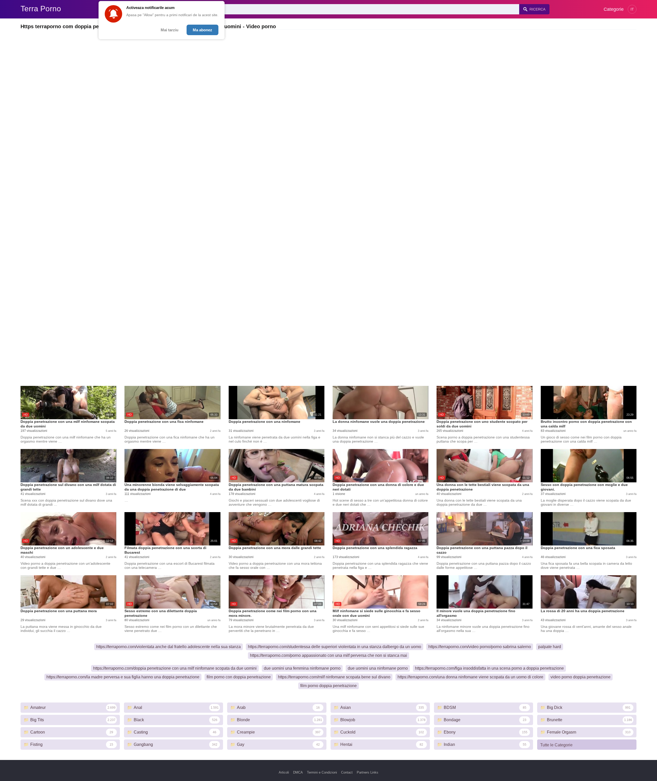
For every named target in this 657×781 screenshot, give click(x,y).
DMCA (298, 772)
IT (632, 9)
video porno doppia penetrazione (580, 677)
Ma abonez (202, 30)
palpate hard (549, 647)
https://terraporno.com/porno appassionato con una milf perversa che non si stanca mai (328, 655)
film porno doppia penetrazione (328, 686)
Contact (347, 772)
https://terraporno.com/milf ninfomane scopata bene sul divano (334, 677)
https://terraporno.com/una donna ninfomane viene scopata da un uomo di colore (470, 677)
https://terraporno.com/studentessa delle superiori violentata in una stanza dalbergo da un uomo (334, 647)
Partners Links (367, 772)
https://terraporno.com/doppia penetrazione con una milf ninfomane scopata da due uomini (175, 668)
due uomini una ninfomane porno (378, 668)
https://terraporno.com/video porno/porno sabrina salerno (479, 647)
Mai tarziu (169, 30)
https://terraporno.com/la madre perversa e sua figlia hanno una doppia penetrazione (122, 677)
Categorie (614, 9)
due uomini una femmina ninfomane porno (302, 668)
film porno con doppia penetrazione (239, 677)
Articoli (284, 772)
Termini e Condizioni (322, 772)
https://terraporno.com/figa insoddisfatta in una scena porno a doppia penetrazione (489, 668)
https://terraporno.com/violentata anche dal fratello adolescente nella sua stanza (168, 647)
